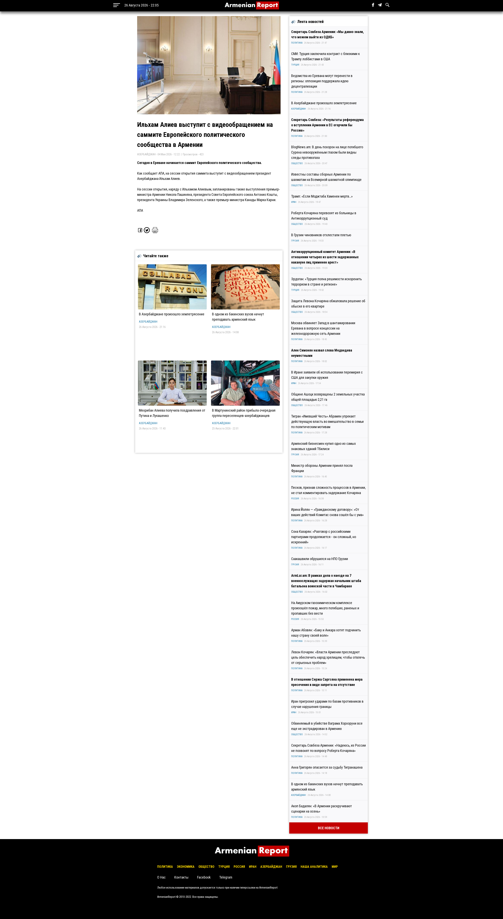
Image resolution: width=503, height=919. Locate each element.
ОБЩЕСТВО (297, 163)
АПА (140, 210)
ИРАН (293, 202)
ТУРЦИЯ (295, 64)
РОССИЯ (295, 498)
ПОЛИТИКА (296, 42)
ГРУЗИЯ (295, 240)
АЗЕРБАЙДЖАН (148, 321)
